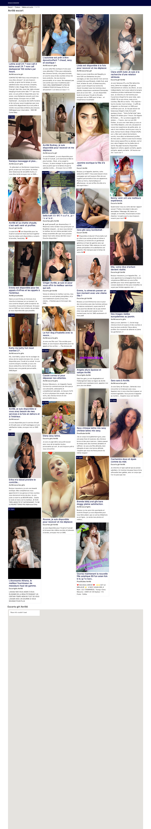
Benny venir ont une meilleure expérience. (126, 199)
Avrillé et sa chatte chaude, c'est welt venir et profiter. (23, 224)
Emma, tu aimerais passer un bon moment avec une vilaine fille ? (92, 293)
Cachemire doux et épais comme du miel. (123, 460)
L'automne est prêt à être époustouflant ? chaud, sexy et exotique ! (57, 60)
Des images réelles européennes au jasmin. (123, 315)
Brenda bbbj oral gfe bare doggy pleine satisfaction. (90, 502)
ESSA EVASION (13, 3)
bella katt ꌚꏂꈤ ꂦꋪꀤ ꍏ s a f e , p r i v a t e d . (58, 216)
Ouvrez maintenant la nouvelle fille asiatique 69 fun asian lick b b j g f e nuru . (92, 576)
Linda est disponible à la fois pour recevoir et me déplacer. (92, 66)
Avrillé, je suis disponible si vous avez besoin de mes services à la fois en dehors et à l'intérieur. (24, 413)
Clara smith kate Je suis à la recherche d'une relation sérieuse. (125, 74)
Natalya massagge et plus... (23, 161)
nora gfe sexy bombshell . (90, 230)
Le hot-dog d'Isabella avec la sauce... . (58, 334)
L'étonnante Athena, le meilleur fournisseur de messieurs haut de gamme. (22, 583)
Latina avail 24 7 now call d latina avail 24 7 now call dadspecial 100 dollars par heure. (23, 68)
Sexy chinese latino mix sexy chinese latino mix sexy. (91, 429)
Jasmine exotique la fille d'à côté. (91, 164)
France (17, 7)
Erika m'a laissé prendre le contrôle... (22, 481)
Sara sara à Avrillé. (120, 380)
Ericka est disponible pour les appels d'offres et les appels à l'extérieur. (24, 290)
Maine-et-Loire (27, 7)
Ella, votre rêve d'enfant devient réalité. (123, 268)
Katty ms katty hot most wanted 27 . (21, 349)
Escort (10, 7)
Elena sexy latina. (52, 435)
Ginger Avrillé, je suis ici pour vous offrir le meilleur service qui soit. (57, 285)
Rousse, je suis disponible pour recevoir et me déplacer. (58, 520)
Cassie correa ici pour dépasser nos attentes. (54, 376)
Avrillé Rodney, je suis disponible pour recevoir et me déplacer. (58, 148)
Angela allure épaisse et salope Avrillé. (89, 371)
